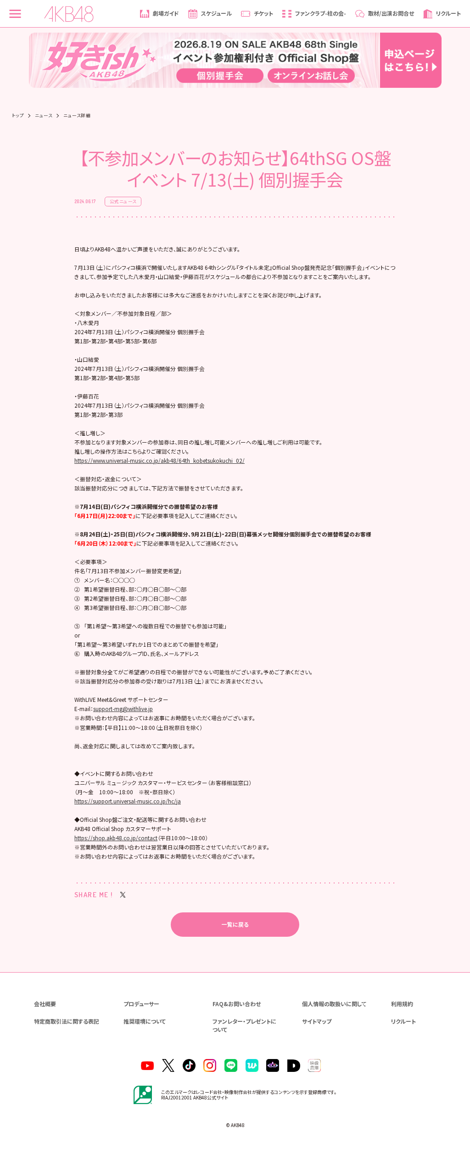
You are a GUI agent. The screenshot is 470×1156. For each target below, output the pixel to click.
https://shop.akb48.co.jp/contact (115, 838)
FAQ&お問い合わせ (237, 1004)
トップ (18, 116)
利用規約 (402, 1004)
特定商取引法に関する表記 (66, 1021)
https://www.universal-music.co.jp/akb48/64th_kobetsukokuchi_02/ (159, 460)
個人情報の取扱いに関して (334, 1004)
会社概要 (45, 1004)
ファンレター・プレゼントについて (244, 1025)
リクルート (403, 1021)
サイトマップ (316, 1021)
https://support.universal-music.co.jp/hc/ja (127, 801)
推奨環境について (144, 1021)
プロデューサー (141, 1004)
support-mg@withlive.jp (123, 708)
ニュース (43, 116)
